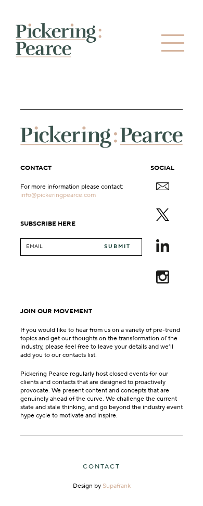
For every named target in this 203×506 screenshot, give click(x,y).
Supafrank (117, 486)
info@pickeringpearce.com (58, 195)
